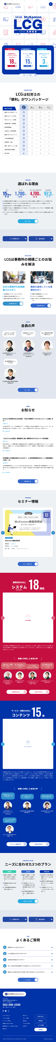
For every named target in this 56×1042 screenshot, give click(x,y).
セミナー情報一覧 (27, 564)
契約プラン (25, 1015)
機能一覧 (5, 1028)
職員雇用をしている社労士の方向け (10, 1026)
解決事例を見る (13, 303)
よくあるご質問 (26, 1023)
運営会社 (25, 1020)
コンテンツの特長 (6, 1020)
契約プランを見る (28, 901)
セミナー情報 (26, 1018)
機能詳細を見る (16, 692)
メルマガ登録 (41, 1025)
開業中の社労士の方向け (8, 1023)
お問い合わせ (41, 1016)
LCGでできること (6, 1015)
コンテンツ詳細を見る (15, 844)
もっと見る (27, 980)
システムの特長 (6, 1018)
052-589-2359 (11, 1004)
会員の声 (25, 1026)
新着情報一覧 (27, 481)
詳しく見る (27, 221)
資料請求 (41, 1020)
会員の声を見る (38, 692)
